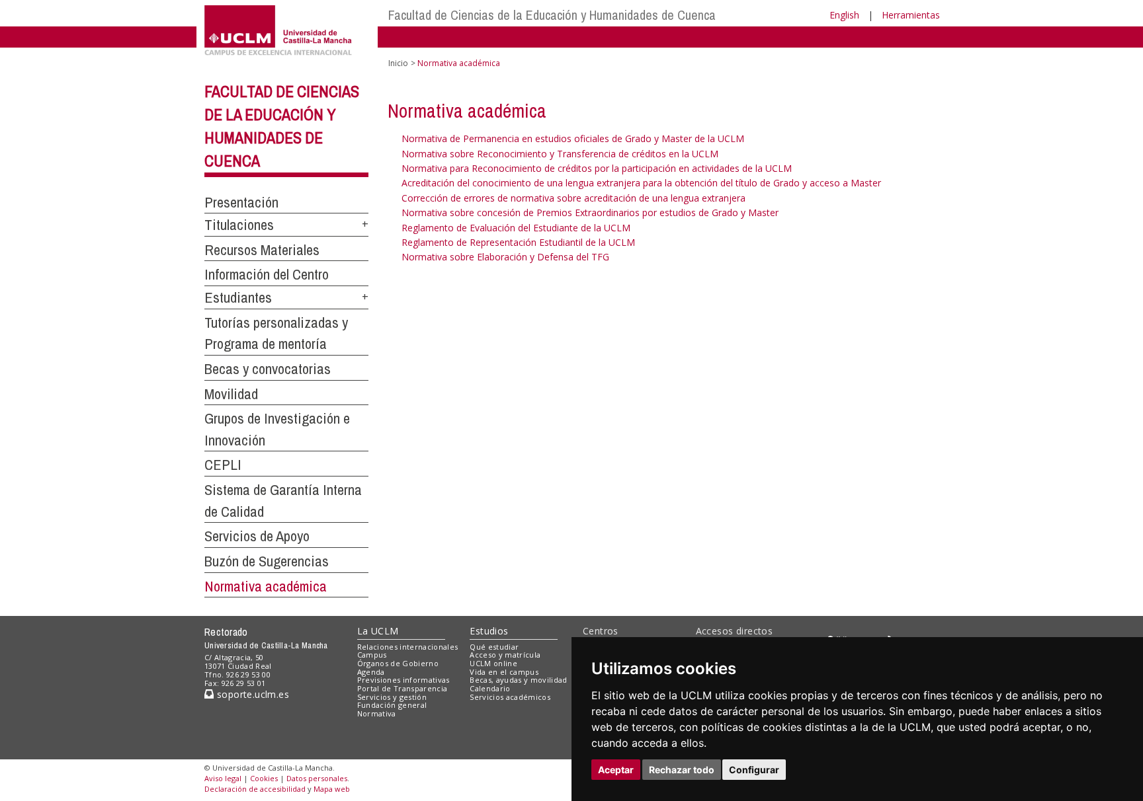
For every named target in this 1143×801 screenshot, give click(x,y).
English (844, 15)
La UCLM (378, 631)
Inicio (398, 63)
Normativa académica (265, 586)
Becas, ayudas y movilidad (518, 680)
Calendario (490, 688)
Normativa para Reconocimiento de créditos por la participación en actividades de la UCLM (597, 168)
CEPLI (222, 465)
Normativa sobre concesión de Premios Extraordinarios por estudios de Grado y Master (590, 212)
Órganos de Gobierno (398, 663)
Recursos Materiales (261, 250)
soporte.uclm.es (251, 694)
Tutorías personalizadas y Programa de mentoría (276, 333)
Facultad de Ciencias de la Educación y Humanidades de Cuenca (552, 15)
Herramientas (911, 15)
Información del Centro (266, 274)
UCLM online (493, 663)
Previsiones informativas (403, 680)
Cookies (264, 778)
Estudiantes (238, 297)
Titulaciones (239, 225)
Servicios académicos (510, 697)
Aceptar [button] (616, 769)
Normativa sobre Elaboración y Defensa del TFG (505, 256)
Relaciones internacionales (407, 647)
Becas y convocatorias (267, 369)
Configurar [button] (754, 769)
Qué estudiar (494, 647)
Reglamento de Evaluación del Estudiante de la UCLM (516, 227)
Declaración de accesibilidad (255, 789)
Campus (372, 655)
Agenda (371, 672)
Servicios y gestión (392, 697)
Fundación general (392, 705)
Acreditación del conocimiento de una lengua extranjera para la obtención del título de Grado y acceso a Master (641, 182)
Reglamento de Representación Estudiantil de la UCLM (518, 242)
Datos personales (316, 778)
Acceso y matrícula (505, 655)
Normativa (376, 713)
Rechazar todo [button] (681, 769)
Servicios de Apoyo (257, 536)
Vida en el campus (504, 672)
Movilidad (231, 394)
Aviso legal (222, 778)
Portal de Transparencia (402, 688)
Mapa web (332, 789)
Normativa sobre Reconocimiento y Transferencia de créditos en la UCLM (560, 153)
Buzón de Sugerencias (266, 561)
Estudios (489, 631)
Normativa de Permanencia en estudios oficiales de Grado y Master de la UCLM (573, 138)
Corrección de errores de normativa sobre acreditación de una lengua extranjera (573, 198)
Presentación (241, 202)
